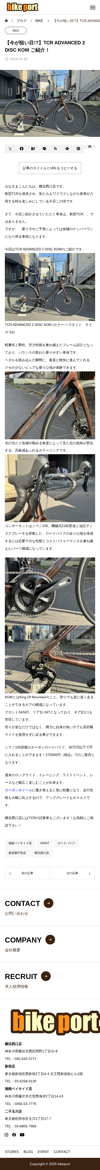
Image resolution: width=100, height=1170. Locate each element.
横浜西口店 (41, 853)
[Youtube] (22, 1134)
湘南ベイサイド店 (20, 843)
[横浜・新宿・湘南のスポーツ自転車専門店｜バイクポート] (23, 7)
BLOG (28, 1152)
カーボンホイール (18, 790)
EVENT (43, 1152)
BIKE (16, 30)
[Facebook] (14, 1134)
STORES (12, 1152)
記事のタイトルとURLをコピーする (50, 168)
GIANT (44, 843)
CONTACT (62, 1152)
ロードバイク (66, 843)
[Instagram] (6, 1134)
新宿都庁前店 (17, 853)
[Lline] (44, 149)
